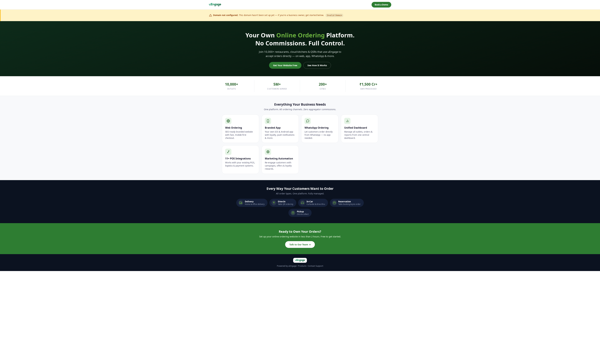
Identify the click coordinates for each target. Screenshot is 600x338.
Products (302, 266)
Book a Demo (381, 4)
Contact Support (315, 266)
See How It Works (317, 65)
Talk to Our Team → (300, 244)
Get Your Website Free (285, 65)
